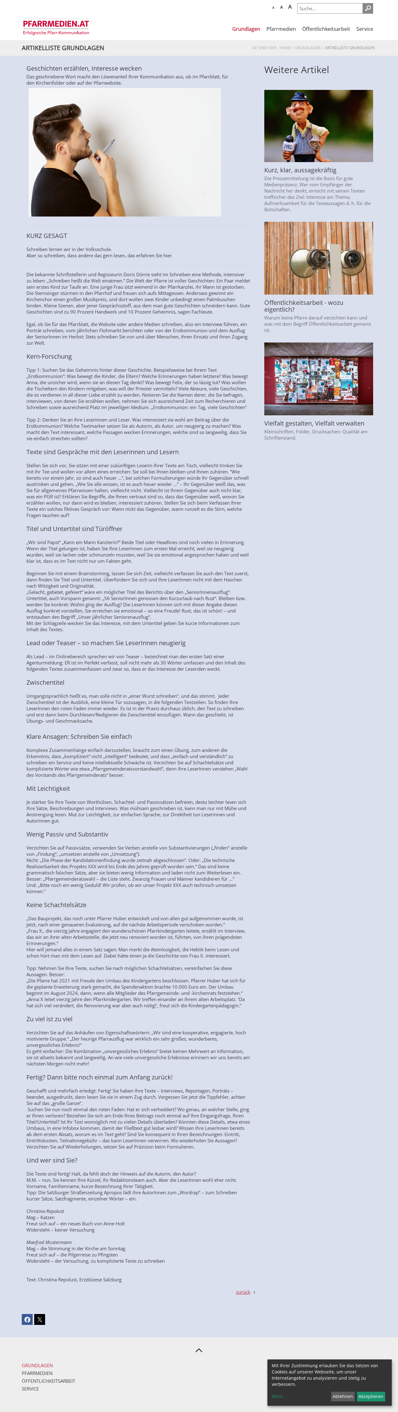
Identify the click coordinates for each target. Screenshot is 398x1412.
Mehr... (279, 1396)
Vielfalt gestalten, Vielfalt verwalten (314, 423)
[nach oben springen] (199, 1350)
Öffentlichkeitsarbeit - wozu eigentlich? (303, 306)
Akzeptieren (371, 1396)
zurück (243, 1292)
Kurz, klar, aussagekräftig (300, 170)
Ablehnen (343, 1396)
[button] (27, 1319)
